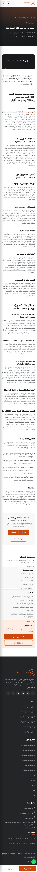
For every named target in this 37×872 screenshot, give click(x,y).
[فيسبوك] (33, 693)
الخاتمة (29, 621)
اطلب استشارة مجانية (18, 532)
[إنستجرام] (28, 693)
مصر (34, 775)
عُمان (33, 790)
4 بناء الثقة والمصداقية (26, 588)
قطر (34, 795)
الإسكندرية (19, 838)
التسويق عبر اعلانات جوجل (28, 721)
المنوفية (11, 843)
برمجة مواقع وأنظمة (29, 726)
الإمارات (33, 785)
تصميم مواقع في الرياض (28, 745)
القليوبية (10, 838)
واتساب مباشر (29, 818)
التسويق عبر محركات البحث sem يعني (22, 596)
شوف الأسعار (18, 538)
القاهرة (33, 838)
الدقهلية (32, 843)
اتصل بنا (26, 868)
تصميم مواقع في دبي (29, 765)
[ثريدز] (23, 693)
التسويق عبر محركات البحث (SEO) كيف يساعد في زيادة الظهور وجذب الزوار (19, 561)
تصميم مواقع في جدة (29, 750)
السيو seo (30, 610)
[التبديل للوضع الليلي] (9, 3)
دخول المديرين (31, 861)
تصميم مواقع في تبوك (28, 760)
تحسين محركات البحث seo (22, 17)
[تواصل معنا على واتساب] (33, 861)
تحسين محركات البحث (29, 23)
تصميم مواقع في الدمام (28, 755)
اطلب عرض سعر (18, 636)
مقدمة (29, 566)
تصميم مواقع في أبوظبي (28, 770)
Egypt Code (27, 853)
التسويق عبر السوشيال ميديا (27, 716)
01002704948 (18, 643)
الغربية (18, 843)
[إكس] (18, 693)
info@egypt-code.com (26, 813)
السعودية (32, 780)
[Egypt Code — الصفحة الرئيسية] (29, 3)
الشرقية (25, 843)
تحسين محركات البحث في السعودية (23, 607)
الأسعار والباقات (28, 577)
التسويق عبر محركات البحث (27, 112)
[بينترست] (8, 693)
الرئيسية (33, 17)
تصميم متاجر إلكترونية (29, 731)
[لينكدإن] (13, 693)
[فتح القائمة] (4, 3)
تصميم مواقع (31, 706)
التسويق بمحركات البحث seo (25, 603)
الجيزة (26, 838)
